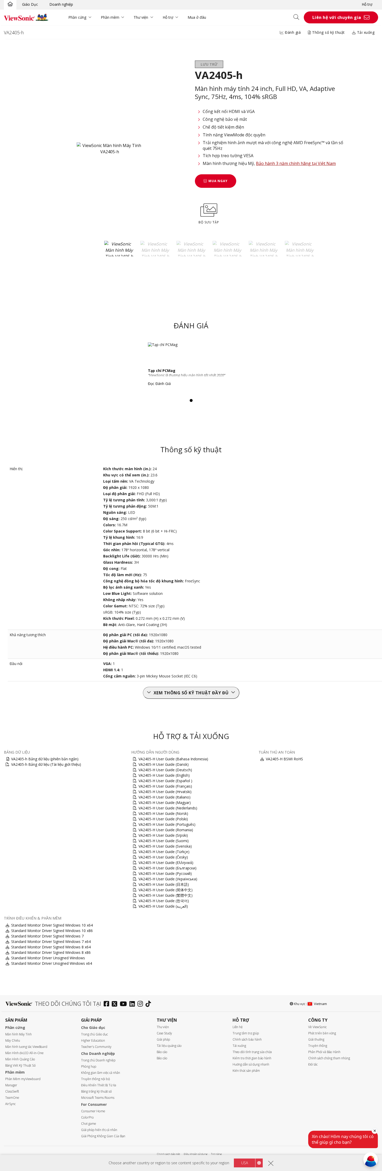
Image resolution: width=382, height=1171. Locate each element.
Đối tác (313, 1064)
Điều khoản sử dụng (195, 1154)
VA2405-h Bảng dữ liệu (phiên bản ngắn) (44, 758)
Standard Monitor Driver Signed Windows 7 (47, 936)
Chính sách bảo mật (168, 1154)
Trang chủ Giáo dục (94, 1034)
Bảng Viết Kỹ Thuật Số (20, 1065)
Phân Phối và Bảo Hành (324, 1052)
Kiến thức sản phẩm (246, 1070)
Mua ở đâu (197, 17)
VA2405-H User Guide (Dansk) (164, 764)
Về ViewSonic (317, 1027)
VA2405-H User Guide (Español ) (165, 780)
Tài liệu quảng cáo (169, 1045)
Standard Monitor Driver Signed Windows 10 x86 (52, 930)
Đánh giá (292, 32)
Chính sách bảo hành (247, 1039)
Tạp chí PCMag (161, 370)
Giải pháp (163, 1039)
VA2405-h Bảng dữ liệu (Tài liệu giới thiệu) (46, 764)
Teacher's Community (96, 1046)
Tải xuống (365, 32)
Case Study (164, 1033)
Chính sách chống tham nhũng (329, 1058)
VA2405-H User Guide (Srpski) (163, 835)
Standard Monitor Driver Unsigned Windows (48, 957)
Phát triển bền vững (322, 1033)
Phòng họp (88, 1066)
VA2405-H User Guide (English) (164, 775)
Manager (11, 1085)
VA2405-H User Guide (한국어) (164, 900)
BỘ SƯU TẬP (209, 222)
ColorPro (87, 1117)
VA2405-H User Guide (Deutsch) (165, 769)
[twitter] (116, 1004)
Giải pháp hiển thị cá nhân (99, 1130)
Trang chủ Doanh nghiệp (98, 1060)
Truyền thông (317, 1045)
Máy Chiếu (12, 1040)
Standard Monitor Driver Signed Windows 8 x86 (51, 952)
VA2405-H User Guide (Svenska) (165, 846)
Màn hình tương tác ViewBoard (26, 1046)
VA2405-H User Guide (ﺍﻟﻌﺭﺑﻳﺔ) (163, 906)
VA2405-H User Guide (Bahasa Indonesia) (173, 758)
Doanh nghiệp (61, 4)
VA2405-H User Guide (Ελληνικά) (166, 862)
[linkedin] (133, 1004)
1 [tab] (191, 400)
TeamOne (12, 1097)
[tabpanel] (191, 366)
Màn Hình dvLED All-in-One (24, 1053)
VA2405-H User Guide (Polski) (163, 818)
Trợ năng (216, 1154)
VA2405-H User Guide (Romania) (166, 829)
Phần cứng (77, 17)
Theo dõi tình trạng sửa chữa (252, 1052)
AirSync (10, 1104)
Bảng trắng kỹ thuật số (96, 1091)
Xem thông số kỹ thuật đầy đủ (191, 693)
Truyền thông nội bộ (95, 1079)
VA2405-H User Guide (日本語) (164, 884)
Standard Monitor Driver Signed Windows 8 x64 (51, 946)
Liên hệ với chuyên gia (336, 17)
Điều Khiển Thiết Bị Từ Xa (98, 1085)
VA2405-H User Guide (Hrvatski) (165, 791)
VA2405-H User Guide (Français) (165, 786)
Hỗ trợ (367, 4)
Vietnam (320, 1003)
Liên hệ (238, 1027)
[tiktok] (150, 1004)
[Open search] (298, 17)
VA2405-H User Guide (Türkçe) (164, 851)
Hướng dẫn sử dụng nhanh (251, 1064)
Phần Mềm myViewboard (23, 1079)
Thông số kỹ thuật (328, 32)
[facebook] (108, 1004)
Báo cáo (162, 1052)
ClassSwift (12, 1091)
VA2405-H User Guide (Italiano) (164, 797)
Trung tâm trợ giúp (246, 1033)
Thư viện (141, 17)
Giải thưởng (316, 1039)
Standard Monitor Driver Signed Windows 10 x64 (52, 925)
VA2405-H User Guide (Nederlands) (168, 808)
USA (244, 1162)
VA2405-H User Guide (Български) (167, 868)
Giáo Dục (30, 4)
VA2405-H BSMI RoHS (284, 758)
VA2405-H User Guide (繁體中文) (166, 895)
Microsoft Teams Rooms (97, 1097)
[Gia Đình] (10, 4)
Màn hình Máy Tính (18, 1034)
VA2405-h (14, 32)
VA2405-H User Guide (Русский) (165, 873)
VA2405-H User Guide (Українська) (168, 878)
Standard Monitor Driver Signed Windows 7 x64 (51, 941)
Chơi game (88, 1123)
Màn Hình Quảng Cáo (20, 1059)
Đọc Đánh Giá (159, 383)
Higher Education (93, 1040)
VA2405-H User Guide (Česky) (163, 857)
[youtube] (124, 1004)
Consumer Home (93, 1111)
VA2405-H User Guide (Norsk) (163, 813)
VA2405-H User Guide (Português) (167, 824)
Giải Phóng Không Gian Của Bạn (103, 1136)
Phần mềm (110, 17)
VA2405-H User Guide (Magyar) (165, 802)
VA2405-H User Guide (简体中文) (166, 889)
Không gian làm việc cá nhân (100, 1072)
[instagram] (141, 1004)
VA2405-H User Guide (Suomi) (164, 840)
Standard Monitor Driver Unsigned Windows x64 (51, 963)
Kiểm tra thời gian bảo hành (252, 1058)
